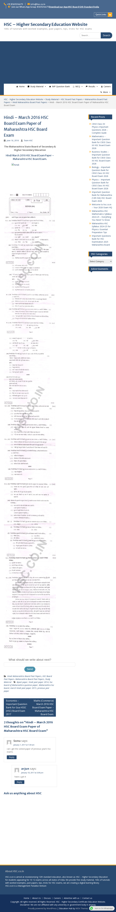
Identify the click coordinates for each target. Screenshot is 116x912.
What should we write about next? (30, 659)
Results (92, 86)
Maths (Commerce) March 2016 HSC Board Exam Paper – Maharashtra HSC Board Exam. (43, 707)
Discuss (47, 898)
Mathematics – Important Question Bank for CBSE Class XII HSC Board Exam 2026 (101, 142)
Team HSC (28, 140)
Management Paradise (28, 885)
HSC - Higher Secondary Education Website (23, 99)
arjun (25, 769)
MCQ (77, 86)
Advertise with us (71, 898)
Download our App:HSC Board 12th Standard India (74, 7)
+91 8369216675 (15, 4)
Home (22, 86)
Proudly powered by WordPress (42, 908)
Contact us (87, 898)
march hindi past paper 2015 (23, 688)
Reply (11, 757)
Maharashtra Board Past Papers (29, 679)
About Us (36, 898)
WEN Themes (82, 908)
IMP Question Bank (61, 86)
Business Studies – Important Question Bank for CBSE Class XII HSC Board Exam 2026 (101, 157)
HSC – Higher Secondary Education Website (45, 24)
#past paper (22, 682)
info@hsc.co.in (38, 4)
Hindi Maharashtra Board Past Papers (29, 102)
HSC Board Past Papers (71, 99)
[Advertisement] (58, 62)
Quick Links (100, 14)
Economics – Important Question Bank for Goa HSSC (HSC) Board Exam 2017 (16, 707)
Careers (107, 86)
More (105, 92)
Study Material (36, 86)
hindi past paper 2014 (39, 682)
